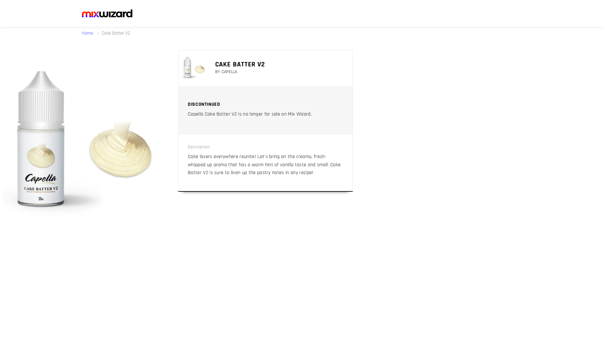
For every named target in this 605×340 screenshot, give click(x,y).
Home (88, 33)
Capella (229, 72)
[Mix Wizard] (107, 13)
